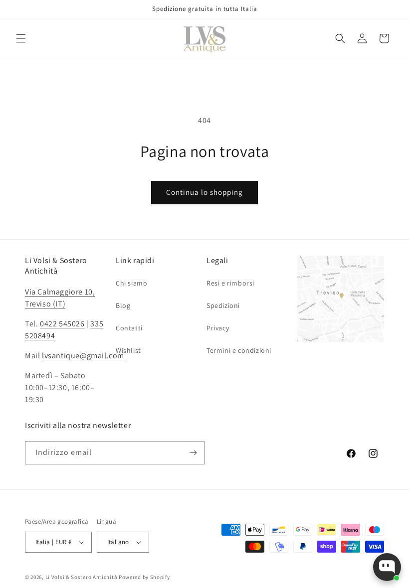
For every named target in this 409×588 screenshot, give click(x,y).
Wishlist (128, 350)
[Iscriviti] (193, 452)
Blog (123, 305)
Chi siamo (131, 283)
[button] (21, 38)
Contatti (129, 327)
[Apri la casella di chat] (387, 567)
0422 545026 (62, 323)
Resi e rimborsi (230, 283)
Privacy (217, 327)
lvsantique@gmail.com (83, 355)
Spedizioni (223, 305)
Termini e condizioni (238, 350)
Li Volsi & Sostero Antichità (81, 577)
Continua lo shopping (204, 192)
